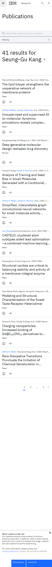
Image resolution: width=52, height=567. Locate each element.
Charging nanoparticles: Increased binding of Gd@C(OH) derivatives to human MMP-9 (22, 330)
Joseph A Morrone (25, 110)
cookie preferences (10, 551)
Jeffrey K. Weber (9, 201)
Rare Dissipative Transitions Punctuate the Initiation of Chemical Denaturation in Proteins (22, 360)
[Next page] (48, 387)
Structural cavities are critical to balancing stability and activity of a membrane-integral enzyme (25, 269)
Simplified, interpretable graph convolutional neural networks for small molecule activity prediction (24, 209)
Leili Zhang (6, 231)
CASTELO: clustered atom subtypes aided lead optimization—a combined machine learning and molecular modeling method (26, 239)
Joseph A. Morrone (24, 170)
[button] (50, 533)
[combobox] (26, 40)
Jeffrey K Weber (9, 110)
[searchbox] (26, 33)
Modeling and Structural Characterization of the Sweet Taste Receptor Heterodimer (23, 300)
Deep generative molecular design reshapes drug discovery (25, 147)
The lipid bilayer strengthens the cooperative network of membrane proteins (25, 88)
